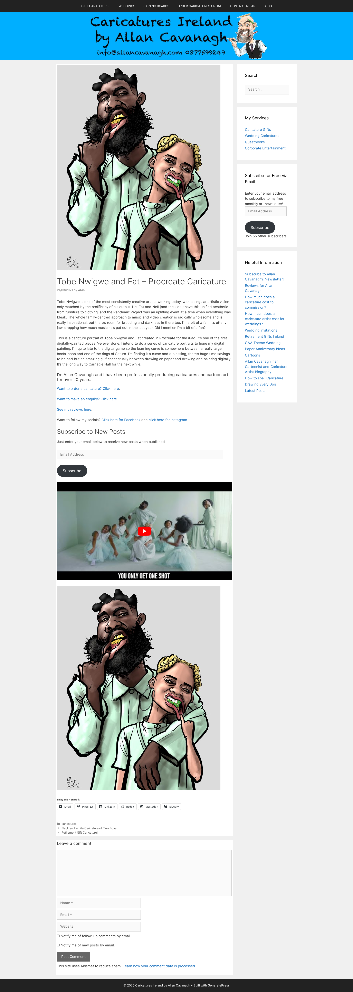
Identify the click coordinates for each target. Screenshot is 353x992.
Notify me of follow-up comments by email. (96, 936)
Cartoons (252, 355)
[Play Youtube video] (144, 531)
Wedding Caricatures (262, 136)
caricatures (69, 823)
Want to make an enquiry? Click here (87, 399)
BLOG (268, 6)
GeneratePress (219, 985)
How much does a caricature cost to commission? (260, 302)
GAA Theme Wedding (262, 343)
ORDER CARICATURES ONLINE (200, 6)
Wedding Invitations (261, 330)
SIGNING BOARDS (156, 6)
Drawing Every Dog (260, 384)
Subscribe (72, 470)
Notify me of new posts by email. (88, 945)
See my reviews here (74, 409)
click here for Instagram (168, 420)
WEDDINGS (127, 6)
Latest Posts (255, 391)
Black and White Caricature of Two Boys (89, 828)
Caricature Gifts (258, 130)
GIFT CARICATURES (96, 6)
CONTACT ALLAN (243, 6)
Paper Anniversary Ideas (265, 349)
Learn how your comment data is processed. (159, 966)
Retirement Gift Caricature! (79, 832)
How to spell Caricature (264, 378)
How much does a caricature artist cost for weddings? (264, 319)
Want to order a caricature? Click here (88, 389)
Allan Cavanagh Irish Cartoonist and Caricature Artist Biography (266, 366)
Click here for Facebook (121, 420)
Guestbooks (255, 142)
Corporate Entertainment (265, 148)
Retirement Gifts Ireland (264, 336)
